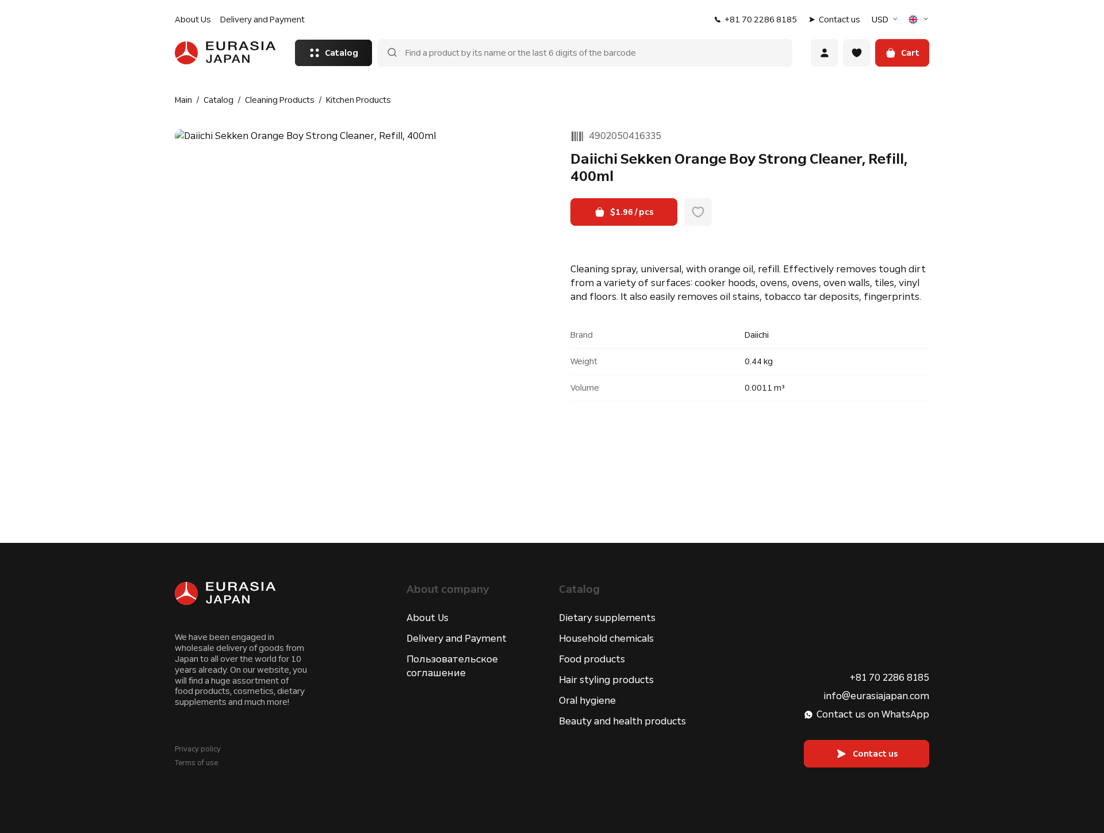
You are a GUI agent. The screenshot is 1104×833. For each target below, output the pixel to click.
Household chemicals (606, 639)
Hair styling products (606, 680)
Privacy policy (198, 749)
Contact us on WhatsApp (872, 714)
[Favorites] (857, 53)
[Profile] (824, 53)
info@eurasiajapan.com (876, 696)
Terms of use (196, 763)
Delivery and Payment (262, 19)
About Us (193, 19)
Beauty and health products (622, 721)
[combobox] (886, 19)
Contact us (839, 19)
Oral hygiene (587, 701)
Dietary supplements (607, 618)
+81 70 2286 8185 (760, 19)
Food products (592, 659)
